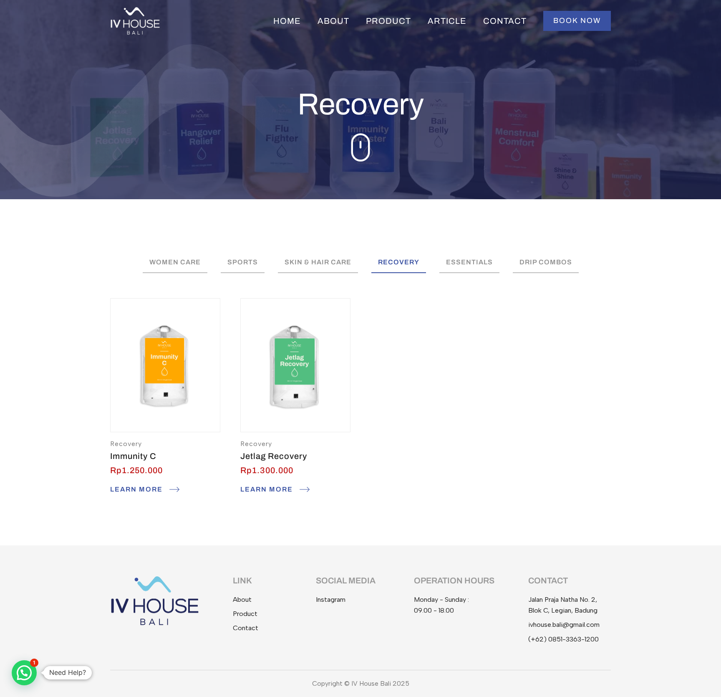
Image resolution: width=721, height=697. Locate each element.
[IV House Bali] (135, 20)
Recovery (398, 262)
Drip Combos (545, 262)
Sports (242, 262)
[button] (577, 21)
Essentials (469, 262)
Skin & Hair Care (318, 262)
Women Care (175, 262)
